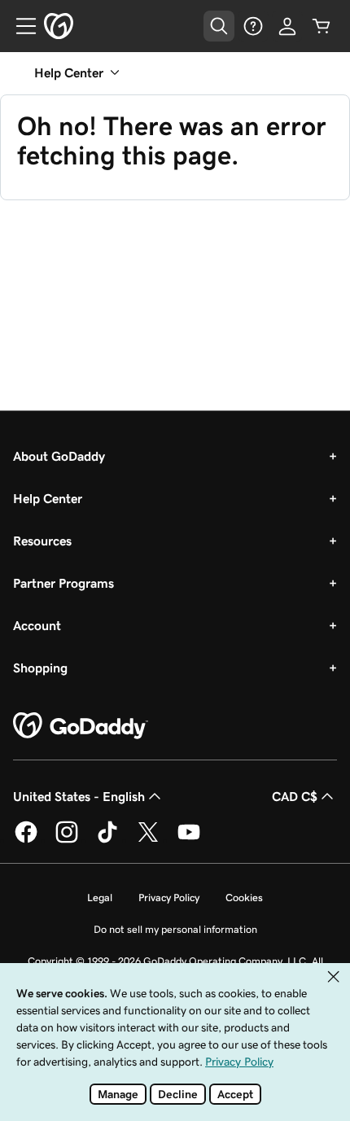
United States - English (79, 796)
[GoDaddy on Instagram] (67, 840)
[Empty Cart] (321, 26)
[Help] (253, 26)
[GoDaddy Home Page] (80, 726)
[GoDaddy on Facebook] (26, 840)
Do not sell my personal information (175, 929)
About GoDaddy (59, 455)
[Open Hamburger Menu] (19, 26)
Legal (99, 897)
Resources (42, 540)
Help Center (47, 498)
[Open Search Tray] (218, 26)
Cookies (244, 897)
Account (37, 625)
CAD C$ (294, 796)
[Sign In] (287, 26)
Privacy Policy (168, 897)
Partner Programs (63, 582)
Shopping (40, 667)
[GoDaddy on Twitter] (148, 840)
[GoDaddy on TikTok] (107, 840)
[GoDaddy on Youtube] (189, 840)
